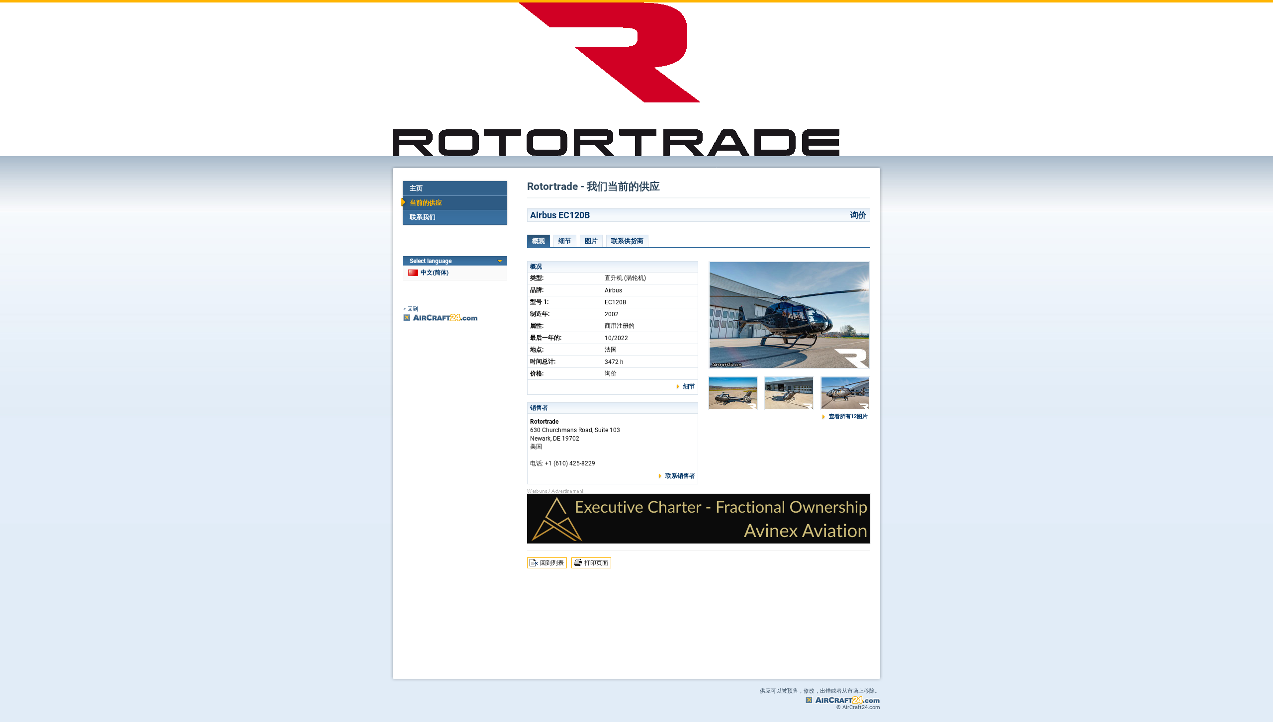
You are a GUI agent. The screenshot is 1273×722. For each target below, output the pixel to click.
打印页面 (596, 562)
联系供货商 (627, 241)
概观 (538, 241)
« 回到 (410, 309)
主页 (416, 188)
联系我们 (423, 217)
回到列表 (552, 562)
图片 (591, 241)
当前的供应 (426, 202)
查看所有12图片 (848, 416)
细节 (564, 241)
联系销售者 (680, 475)
